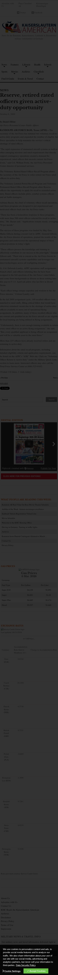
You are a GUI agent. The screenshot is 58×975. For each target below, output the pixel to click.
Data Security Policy (26, 965)
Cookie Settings (12, 971)
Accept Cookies (37, 971)
